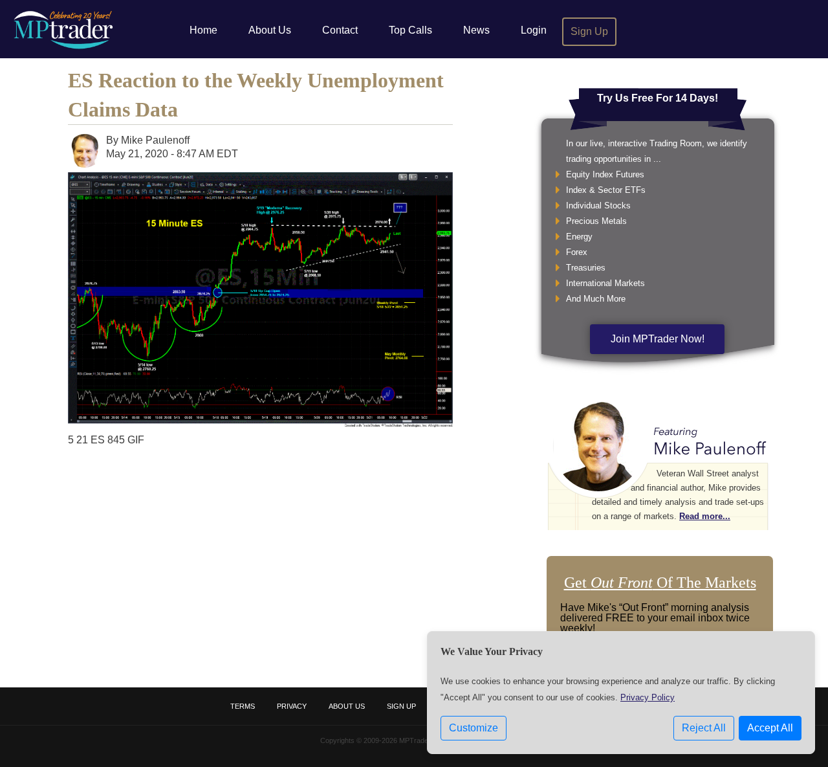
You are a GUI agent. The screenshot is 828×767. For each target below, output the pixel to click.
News (476, 30)
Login (534, 30)
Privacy (292, 706)
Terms (242, 706)
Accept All (770, 727)
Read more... (704, 516)
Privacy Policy (647, 697)
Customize (473, 727)
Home (203, 30)
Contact (340, 30)
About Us (269, 30)
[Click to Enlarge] (260, 423)
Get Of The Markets (660, 582)
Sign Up (589, 31)
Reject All (704, 727)
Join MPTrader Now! (657, 338)
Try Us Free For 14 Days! (657, 98)
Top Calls (410, 30)
